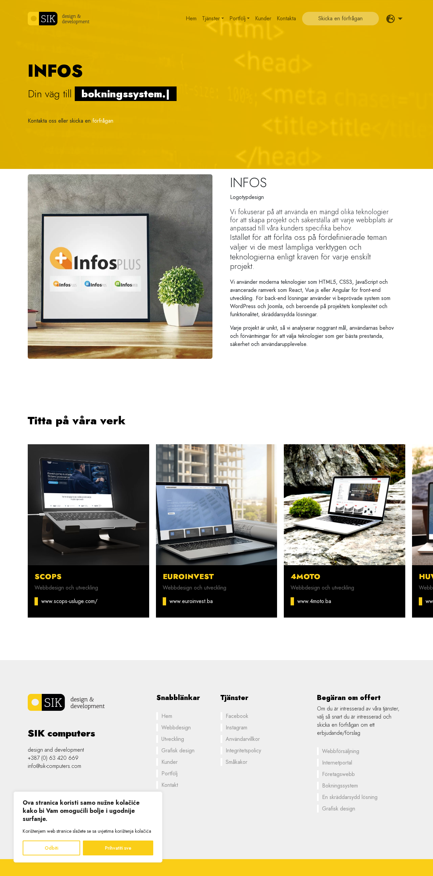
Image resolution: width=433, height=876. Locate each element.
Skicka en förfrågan (340, 18)
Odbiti (51, 848)
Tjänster (211, 18)
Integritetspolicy (243, 750)
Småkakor (236, 762)
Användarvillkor (243, 739)
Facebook (237, 716)
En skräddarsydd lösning (350, 797)
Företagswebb (338, 774)
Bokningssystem (340, 786)
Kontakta (286, 18)
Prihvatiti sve (118, 848)
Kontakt (169, 785)
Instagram (236, 727)
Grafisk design (178, 750)
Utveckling (172, 739)
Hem (191, 18)
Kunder (263, 18)
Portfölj (237, 18)
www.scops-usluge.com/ (69, 601)
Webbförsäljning (340, 751)
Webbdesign (176, 727)
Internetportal (337, 763)
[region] (88, 827)
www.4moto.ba (314, 601)
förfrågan (102, 121)
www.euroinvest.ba (191, 601)
